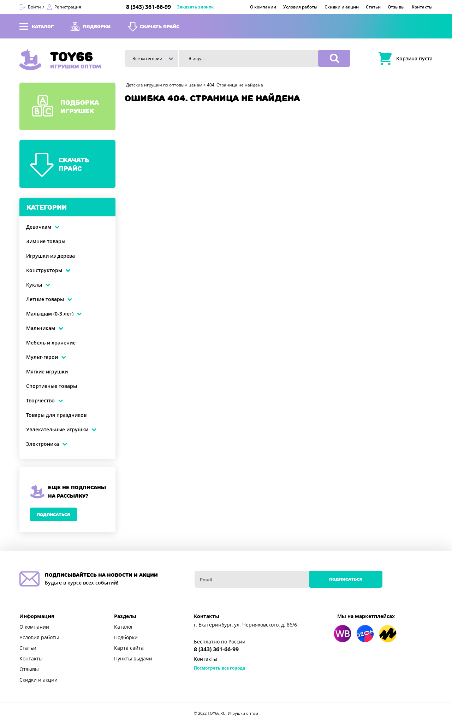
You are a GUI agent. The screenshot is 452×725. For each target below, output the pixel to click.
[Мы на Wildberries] (342, 633)
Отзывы (29, 669)
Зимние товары (45, 241)
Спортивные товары (51, 386)
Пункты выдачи (133, 658)
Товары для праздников (56, 415)
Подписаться (53, 514)
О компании (34, 627)
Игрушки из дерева (50, 256)
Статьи (27, 648)
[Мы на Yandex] (388, 633)
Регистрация (67, 7)
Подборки (126, 637)
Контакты (31, 658)
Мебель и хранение (51, 343)
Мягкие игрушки (47, 372)
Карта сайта (129, 648)
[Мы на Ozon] (365, 633)
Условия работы (39, 637)
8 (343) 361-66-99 (148, 7)
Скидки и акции (38, 680)
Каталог (123, 627)
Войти (34, 7)
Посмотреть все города (219, 668)
